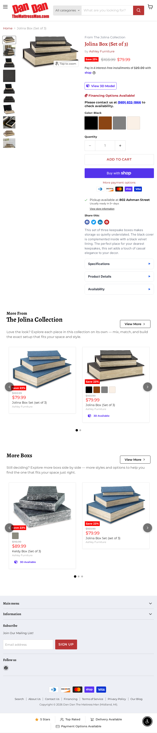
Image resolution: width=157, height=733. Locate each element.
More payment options (119, 182)
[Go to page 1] (77, 430)
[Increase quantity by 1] (120, 145)
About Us (34, 699)
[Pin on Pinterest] (106, 222)
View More (133, 324)
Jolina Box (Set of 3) (100, 405)
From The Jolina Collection (105, 37)
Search (19, 699)
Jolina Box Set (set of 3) (29, 402)
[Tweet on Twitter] (93, 222)
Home (7, 28)
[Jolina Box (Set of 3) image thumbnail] (9, 40)
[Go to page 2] (80, 430)
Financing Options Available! (111, 95)
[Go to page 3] (82, 576)
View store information (102, 208)
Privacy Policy (117, 699)
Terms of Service (92, 699)
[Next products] (147, 386)
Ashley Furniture (101, 51)
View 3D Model (102, 86)
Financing (70, 699)
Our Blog (136, 699)
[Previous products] (9, 386)
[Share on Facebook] (87, 222)
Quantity (91, 136)
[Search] (138, 10)
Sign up (66, 644)
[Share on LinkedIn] (100, 222)
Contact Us (52, 699)
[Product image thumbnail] (9, 50)
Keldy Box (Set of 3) (26, 551)
